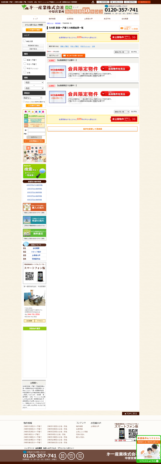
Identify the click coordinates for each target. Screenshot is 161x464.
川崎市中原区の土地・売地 (57, 426)
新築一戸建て (64, 46)
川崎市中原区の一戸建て (33, 426)
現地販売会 (36, 259)
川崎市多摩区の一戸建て (33, 440)
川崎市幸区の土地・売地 (56, 434)
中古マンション (85, 46)
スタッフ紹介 (36, 252)
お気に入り (118, 2)
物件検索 (52, 18)
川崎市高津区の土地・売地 (57, 432)
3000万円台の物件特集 (34, 196)
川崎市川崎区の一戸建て (33, 437)
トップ (35, 18)
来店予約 (107, 18)
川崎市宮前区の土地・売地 (57, 429)
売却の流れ (80, 434)
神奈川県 (29, 41)
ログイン (144, 2)
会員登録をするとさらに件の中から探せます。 (78, 37)
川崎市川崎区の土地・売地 (57, 437)
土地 (93, 46)
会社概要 (125, 18)
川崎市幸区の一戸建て (32, 434)
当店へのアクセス (49, 448)
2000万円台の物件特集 (34, 192)
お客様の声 (88, 18)
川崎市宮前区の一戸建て (33, 429)
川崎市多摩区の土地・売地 (57, 440)
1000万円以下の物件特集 (35, 185)
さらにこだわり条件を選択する (35, 102)
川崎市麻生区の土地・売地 (57, 442)
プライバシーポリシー (66, 448)
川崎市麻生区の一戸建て (33, 442)
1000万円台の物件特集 (34, 189)
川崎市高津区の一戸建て (33, 432)
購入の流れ (80, 437)
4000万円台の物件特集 (34, 199)
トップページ (29, 448)
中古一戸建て (74, 46)
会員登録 (70, 18)
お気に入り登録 (82, 432)
